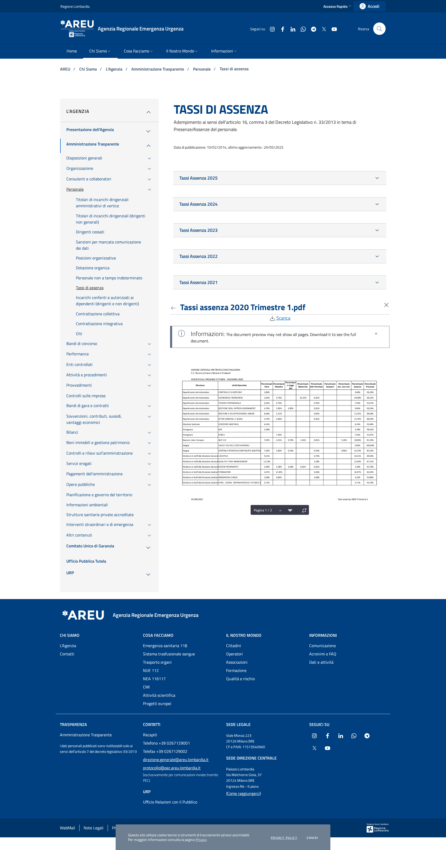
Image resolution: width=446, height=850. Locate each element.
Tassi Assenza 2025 (198, 177)
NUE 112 (151, 670)
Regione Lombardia (75, 6)
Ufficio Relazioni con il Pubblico (170, 802)
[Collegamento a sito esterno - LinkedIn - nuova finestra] (291, 28)
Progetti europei (157, 703)
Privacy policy (284, 837)
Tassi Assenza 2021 (198, 282)
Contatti (67, 654)
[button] (337, 6)
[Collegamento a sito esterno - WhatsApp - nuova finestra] (301, 28)
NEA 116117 (154, 679)
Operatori (234, 654)
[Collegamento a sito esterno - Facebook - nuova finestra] (280, 28)
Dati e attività (321, 662)
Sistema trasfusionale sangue (169, 654)
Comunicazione (322, 645)
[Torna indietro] (174, 307)
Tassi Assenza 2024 (198, 204)
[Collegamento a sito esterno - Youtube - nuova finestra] (332, 28)
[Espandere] (303, 510)
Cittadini (233, 645)
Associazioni (237, 662)
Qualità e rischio (240, 679)
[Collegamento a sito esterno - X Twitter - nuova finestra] (322, 28)
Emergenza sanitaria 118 (165, 645)
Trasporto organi (157, 662)
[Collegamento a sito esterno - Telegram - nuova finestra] (311, 28)
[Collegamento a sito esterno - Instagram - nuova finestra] (270, 28)
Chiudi (312, 837)
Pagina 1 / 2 (263, 510)
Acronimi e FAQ (322, 654)
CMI (146, 687)
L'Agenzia (114, 69)
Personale (202, 69)
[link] (369, 6)
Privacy (201, 839)
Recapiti (150, 735)
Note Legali (93, 828)
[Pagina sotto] (289, 510)
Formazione (236, 670)
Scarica (282, 318)
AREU (65, 69)
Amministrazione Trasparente (158, 69)
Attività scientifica (159, 695)
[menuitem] (71, 51)
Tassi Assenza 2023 (198, 230)
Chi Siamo (88, 69)
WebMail (67, 828)
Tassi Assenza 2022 (198, 256)
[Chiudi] (376, 334)
